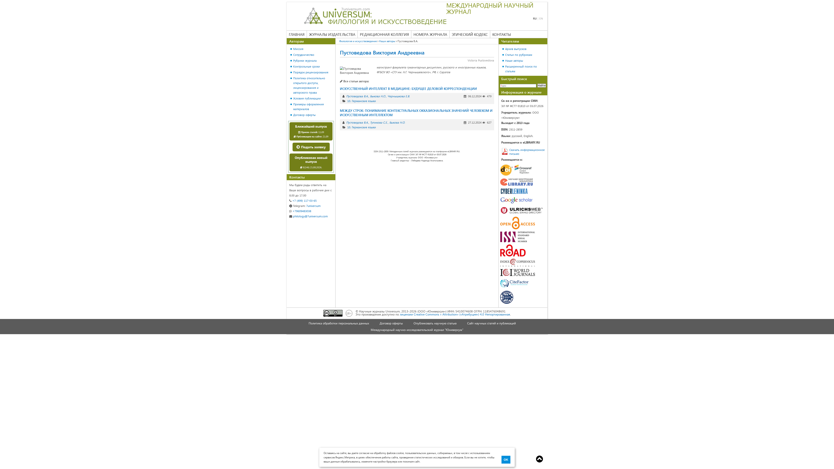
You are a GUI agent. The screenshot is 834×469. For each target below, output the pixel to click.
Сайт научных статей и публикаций (491, 323)
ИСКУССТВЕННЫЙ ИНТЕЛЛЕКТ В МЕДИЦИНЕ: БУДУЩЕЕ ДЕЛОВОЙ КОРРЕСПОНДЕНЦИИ (408, 88)
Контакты (501, 34)
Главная (296, 34)
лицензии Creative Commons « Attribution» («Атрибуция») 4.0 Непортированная (455, 314)
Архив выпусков (515, 49)
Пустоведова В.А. (357, 96)
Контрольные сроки (306, 66)
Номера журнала (430, 34)
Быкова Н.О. (378, 96)
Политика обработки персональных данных (339, 323)
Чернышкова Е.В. (398, 96)
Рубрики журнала (305, 60)
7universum (307, 206)
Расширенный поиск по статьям (521, 68)
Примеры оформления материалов (308, 106)
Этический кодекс (470, 34)
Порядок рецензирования (310, 72)
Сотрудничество (303, 54)
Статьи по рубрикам (518, 54)
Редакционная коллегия (384, 34)
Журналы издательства (332, 34)
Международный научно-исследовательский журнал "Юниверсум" (417, 330)
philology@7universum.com (310, 216)
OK (506, 459)
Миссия (298, 49)
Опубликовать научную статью (435, 323)
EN (541, 18)
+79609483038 (301, 211)
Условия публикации (307, 98)
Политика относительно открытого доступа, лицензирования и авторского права (309, 85)
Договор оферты (304, 115)
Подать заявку (313, 147)
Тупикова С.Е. (379, 122)
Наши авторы (514, 60)
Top (539, 459)
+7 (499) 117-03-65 (304, 200)
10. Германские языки (361, 101)
